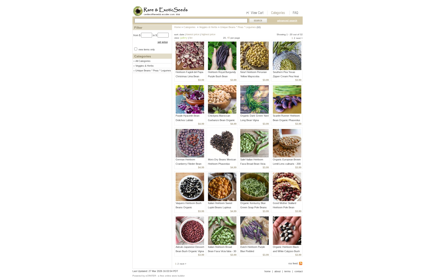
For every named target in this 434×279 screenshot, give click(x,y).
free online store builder (172, 275)
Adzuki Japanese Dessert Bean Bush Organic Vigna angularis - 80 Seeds (190, 251)
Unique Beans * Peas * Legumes (153, 70)
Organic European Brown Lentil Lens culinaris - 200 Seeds (287, 163)
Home (177, 27)
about (277, 271)
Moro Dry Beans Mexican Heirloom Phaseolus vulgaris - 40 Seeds (222, 163)
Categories (190, 27)
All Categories (143, 61)
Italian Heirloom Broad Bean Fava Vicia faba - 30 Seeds (222, 251)
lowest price (192, 34)
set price (163, 42)
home (267, 271)
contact (299, 271)
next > (299, 38)
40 (228, 37)
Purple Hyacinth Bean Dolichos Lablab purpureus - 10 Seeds (188, 120)
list (190, 37)
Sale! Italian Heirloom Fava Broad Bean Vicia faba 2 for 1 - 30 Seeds (252, 163)
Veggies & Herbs (144, 65)
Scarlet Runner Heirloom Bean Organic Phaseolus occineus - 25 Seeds (286, 120)
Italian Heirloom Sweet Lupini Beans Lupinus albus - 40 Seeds (220, 207)
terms (287, 271)
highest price (208, 34)
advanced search (287, 20)
